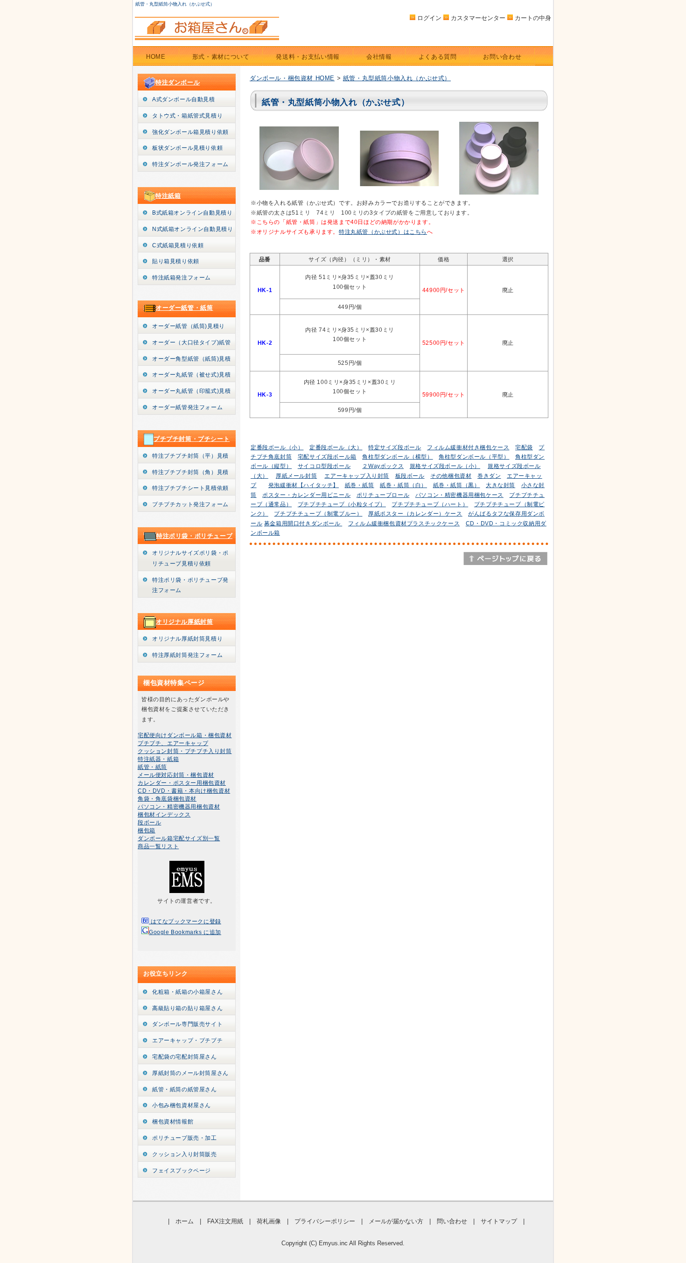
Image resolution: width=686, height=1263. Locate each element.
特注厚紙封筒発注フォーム (187, 655)
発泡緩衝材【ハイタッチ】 (303, 485)
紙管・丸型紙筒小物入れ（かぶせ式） (397, 78)
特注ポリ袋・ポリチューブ (194, 535)
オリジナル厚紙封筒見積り (187, 638)
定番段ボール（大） (335, 447)
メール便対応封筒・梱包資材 (176, 775)
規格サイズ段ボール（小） (445, 466)
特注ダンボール (177, 82)
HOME (156, 56)
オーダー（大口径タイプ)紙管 (191, 342)
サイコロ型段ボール (324, 466)
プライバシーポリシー (324, 1221)
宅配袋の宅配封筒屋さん (184, 1057)
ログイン (429, 17)
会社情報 (379, 56)
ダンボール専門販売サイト (187, 1024)
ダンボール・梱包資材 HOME (292, 78)
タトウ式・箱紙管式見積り (187, 115)
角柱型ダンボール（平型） (474, 457)
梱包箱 (146, 830)
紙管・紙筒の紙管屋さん (184, 1089)
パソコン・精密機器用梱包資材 (179, 806)
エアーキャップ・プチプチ (187, 1040)
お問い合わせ (502, 56)
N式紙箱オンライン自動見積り (192, 229)
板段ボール (410, 476)
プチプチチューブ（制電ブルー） (318, 513)
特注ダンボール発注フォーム (190, 164)
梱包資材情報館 (172, 1121)
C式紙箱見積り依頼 (177, 245)
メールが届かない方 (396, 1221)
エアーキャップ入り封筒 (356, 476)
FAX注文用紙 (225, 1221)
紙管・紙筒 (152, 767)
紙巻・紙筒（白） (403, 485)
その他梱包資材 (450, 476)
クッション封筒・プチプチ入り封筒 (185, 751)
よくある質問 (438, 56)
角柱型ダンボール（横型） (397, 457)
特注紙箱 (168, 195)
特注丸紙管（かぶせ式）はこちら (383, 232)
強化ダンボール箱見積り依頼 (190, 132)
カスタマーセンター (478, 17)
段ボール (149, 822)
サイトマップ (499, 1221)
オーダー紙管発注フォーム (187, 407)
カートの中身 (533, 17)
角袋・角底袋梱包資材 (167, 798)
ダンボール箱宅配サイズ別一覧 (179, 838)
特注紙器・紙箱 (158, 759)
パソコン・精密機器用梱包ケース (459, 495)
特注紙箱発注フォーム (181, 277)
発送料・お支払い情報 (308, 56)
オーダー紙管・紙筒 (184, 307)
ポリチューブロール (383, 495)
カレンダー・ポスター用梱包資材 (182, 783)
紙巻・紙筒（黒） (456, 485)
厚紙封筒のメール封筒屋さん (190, 1073)
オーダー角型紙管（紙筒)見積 (191, 359)
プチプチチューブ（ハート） (430, 504)
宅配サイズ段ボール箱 (327, 457)
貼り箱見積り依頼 (175, 261)
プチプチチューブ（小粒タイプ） (342, 504)
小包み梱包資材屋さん (181, 1105)
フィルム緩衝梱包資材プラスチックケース (404, 523)
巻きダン (489, 476)
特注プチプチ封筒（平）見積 (190, 456)
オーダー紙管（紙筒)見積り (188, 326)
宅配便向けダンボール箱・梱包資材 (185, 735)
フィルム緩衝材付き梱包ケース (468, 447)
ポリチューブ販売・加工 (184, 1138)
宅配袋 (524, 447)
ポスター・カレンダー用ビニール (306, 495)
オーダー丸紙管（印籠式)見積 (191, 391)
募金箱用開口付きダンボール (303, 523)
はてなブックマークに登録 (185, 921)
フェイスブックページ (181, 1170)
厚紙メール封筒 (296, 476)
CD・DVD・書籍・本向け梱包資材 (184, 791)
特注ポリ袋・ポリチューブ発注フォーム (190, 585)
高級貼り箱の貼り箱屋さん (187, 1008)
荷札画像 (269, 1221)
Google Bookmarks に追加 (185, 932)
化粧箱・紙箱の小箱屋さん (187, 992)
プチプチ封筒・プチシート (192, 438)
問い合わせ (452, 1221)
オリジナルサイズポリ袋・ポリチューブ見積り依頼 (190, 558)
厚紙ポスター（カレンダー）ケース (415, 513)
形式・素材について (221, 56)
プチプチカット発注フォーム (190, 504)
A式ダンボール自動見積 (183, 99)
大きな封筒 (500, 485)
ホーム (184, 1221)
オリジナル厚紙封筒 (184, 621)
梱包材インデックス (164, 814)
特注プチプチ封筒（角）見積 (190, 472)
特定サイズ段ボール (394, 447)
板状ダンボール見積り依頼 (187, 148)
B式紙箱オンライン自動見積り (192, 212)
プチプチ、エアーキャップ (173, 743)
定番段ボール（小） (277, 447)
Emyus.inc (333, 1243)
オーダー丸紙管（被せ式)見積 (191, 374)
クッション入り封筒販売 (184, 1154)
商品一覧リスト (158, 846)
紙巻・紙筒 (359, 485)
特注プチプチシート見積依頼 (190, 488)
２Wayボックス (383, 466)
